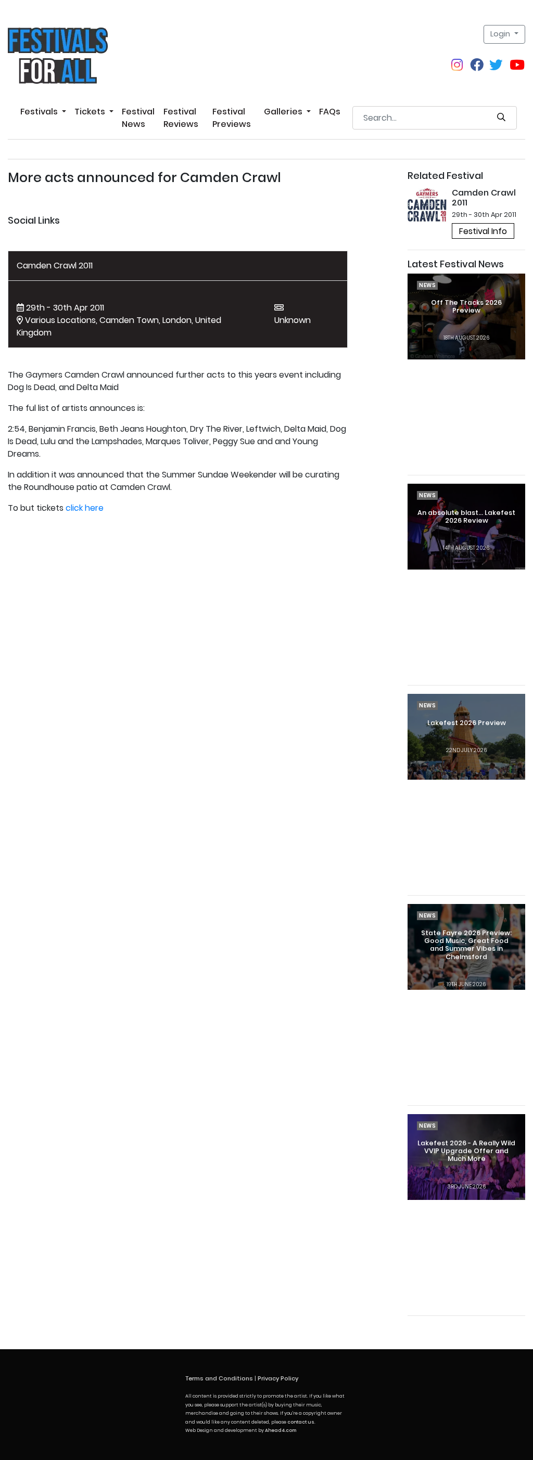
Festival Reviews (180, 118)
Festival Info (483, 231)
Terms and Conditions (219, 1378)
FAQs (329, 112)
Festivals (40, 112)
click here (85, 508)
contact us (300, 1422)
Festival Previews (231, 118)
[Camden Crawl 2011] (427, 204)
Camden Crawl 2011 (55, 266)
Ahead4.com (280, 1430)
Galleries (284, 112)
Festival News (138, 118)
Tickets (90, 112)
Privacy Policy (278, 1378)
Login (501, 34)
